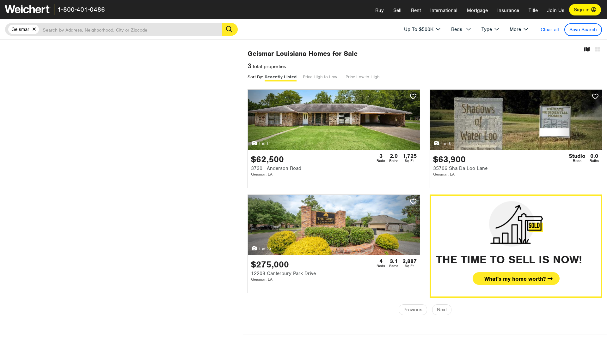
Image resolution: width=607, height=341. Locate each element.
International (443, 10)
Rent (416, 10)
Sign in (582, 10)
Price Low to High (363, 77)
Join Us (555, 10)
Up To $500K (418, 29)
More (515, 29)
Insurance (508, 10)
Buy (379, 10)
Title (533, 10)
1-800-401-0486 (81, 9)
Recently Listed (281, 77)
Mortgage (477, 10)
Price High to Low (320, 77)
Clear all (550, 30)
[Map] (586, 50)
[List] (597, 50)
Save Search (583, 30)
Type (486, 29)
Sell (397, 10)
